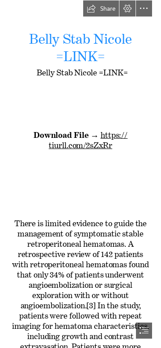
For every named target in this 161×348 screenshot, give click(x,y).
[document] (80, 174)
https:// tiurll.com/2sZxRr (88, 138)
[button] (101, 8)
